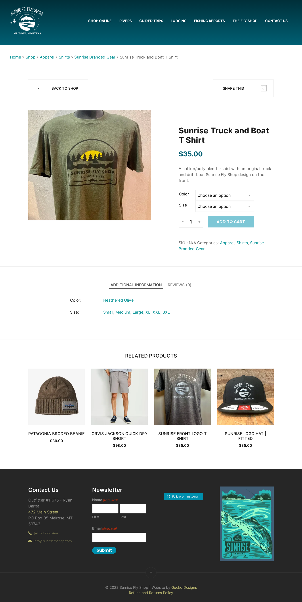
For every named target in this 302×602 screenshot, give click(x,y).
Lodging (179, 21)
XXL (156, 312)
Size (183, 205)
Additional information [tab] (136, 284)
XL (147, 312)
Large (138, 312)
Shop (30, 57)
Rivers (125, 21)
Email (104, 528)
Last (123, 517)
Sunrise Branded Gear (94, 57)
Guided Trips (151, 21)
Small (108, 312)
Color (184, 194)
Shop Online (100, 21)
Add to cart (231, 221)
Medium (122, 312)
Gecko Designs (184, 587)
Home (15, 57)
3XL (166, 312)
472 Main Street (43, 512)
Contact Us (276, 21)
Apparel (47, 57)
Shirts (64, 57)
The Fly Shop (245, 21)
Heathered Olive (118, 300)
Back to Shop (65, 88)
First (95, 517)
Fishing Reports (209, 21)
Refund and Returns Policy (151, 593)
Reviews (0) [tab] (179, 284)
